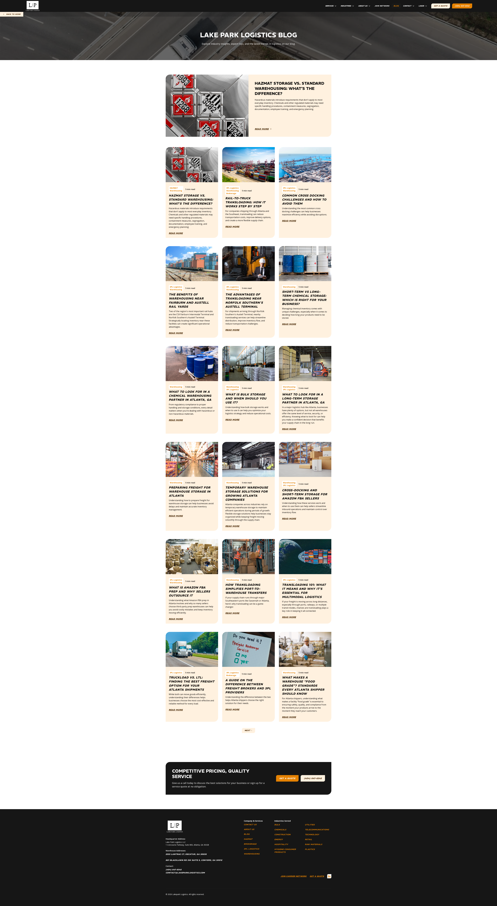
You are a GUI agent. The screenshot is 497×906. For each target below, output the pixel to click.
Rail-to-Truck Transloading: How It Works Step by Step (245, 202)
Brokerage (250, 844)
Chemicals (280, 829)
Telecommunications (317, 829)
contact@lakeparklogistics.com (185, 873)
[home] (32, 6)
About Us (249, 829)
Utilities (310, 825)
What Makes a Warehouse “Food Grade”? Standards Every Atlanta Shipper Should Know (303, 685)
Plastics (310, 849)
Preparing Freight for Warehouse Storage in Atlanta (189, 491)
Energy (278, 839)
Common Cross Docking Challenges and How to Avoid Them (304, 199)
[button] (331, 6)
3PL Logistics (251, 849)
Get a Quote (317, 876)
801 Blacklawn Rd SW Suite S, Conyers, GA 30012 (194, 860)
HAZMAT (248, 839)
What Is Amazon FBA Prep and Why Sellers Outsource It (189, 591)
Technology (312, 834)
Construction (282, 834)
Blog (396, 6)
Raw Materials (313, 844)
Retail (308, 839)
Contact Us (250, 824)
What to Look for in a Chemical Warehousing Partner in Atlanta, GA (190, 396)
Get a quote (440, 6)
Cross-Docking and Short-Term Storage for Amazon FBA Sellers (304, 494)
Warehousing (252, 854)
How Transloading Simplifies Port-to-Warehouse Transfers (245, 589)
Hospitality (281, 844)
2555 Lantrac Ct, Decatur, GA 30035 (186, 854)
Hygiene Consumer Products (285, 850)
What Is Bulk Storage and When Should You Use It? (245, 398)
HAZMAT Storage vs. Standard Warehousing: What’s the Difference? (191, 199)
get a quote (287, 778)
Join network (382, 6)
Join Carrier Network (294, 876)
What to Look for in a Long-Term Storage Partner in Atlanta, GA (303, 398)
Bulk (277, 825)
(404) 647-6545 (462, 6)
